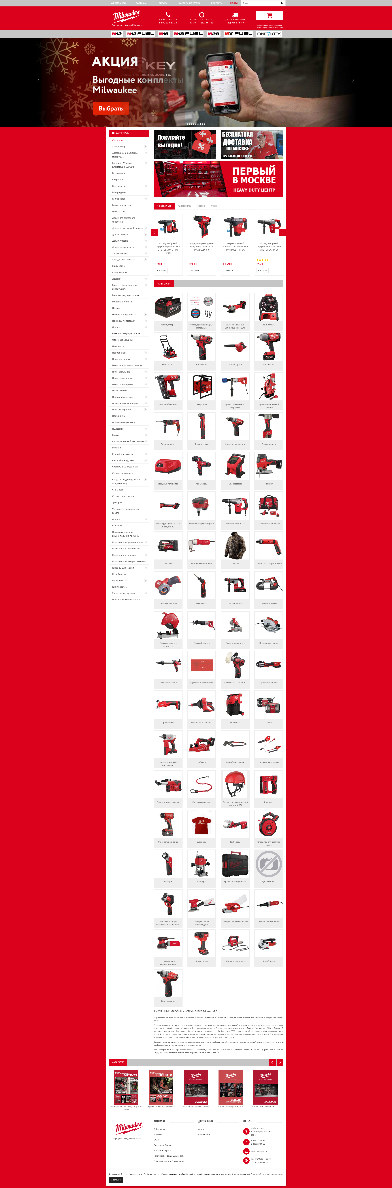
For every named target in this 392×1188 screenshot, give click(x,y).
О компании (118, 3)
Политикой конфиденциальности (266, 1174)
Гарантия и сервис (189, 3)
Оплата (163, 3)
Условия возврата (162, 1150)
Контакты (216, 3)
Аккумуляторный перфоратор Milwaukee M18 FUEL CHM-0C (269, 246)
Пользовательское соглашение (169, 1161)
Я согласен (116, 1180)
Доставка (141, 3)
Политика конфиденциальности (169, 1155)
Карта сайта (204, 1134)
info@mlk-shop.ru (259, 1151)
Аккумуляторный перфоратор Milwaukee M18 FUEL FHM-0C (235, 246)
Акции (234, 3)
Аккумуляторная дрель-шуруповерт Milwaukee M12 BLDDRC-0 (201, 246)
